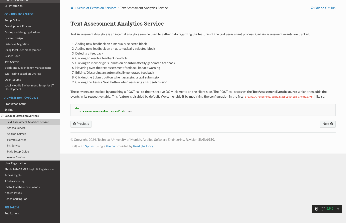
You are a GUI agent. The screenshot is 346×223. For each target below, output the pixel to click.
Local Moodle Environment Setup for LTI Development (29, 87)
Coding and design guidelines (22, 32)
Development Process (18, 26)
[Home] (71, 8)
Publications (12, 213)
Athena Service (16, 127)
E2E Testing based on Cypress (23, 73)
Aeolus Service (16, 157)
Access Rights (13, 175)
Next (326, 123)
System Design (14, 38)
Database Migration (17, 44)
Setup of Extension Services (22, 115)
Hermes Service (16, 139)
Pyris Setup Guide (18, 151)
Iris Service (13, 145)
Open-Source (13, 79)
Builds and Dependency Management (28, 67)
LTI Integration (14, 5)
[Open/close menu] (2, 116)
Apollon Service (16, 133)
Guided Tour (12, 56)
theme (110, 146)
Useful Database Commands (22, 187)
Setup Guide (12, 20)
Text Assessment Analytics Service (28, 122)
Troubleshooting (14, 181)
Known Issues (13, 192)
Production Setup (15, 103)
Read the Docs (143, 146)
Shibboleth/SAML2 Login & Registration (29, 169)
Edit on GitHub (325, 8)
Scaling (9, 109)
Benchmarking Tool (16, 198)
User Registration (15, 163)
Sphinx (90, 146)
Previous (82, 123)
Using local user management (23, 50)
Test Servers (12, 61)
